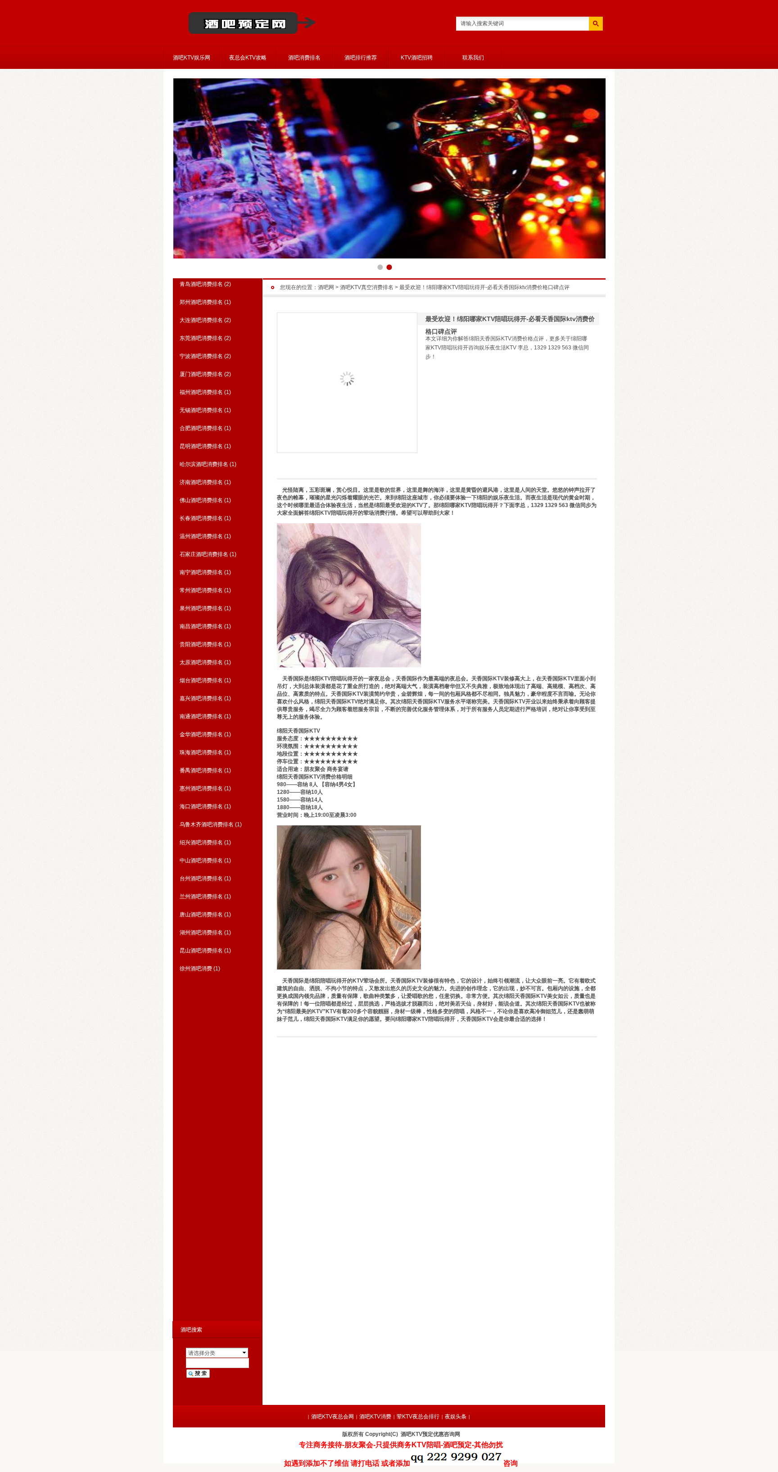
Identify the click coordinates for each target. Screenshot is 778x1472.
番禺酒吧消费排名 (201, 770)
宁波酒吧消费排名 (201, 356)
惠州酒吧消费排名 (201, 788)
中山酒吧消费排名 (201, 860)
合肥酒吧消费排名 (201, 428)
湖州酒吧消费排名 (201, 932)
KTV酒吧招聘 (417, 57)
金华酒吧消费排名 (201, 734)
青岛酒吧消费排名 (201, 284)
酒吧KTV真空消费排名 (367, 287)
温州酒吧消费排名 (201, 536)
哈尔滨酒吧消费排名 (204, 464)
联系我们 (473, 57)
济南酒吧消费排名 (201, 482)
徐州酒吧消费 (196, 968)
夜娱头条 (455, 1416)
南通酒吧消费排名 (201, 716)
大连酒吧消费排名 (201, 320)
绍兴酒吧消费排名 (201, 842)
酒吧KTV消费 (375, 1416)
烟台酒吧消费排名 (201, 680)
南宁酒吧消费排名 (201, 572)
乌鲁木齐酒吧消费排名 (207, 824)
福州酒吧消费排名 (201, 392)
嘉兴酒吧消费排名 (201, 698)
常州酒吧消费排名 (201, 590)
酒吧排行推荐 (360, 57)
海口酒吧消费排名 (201, 806)
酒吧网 (326, 287)
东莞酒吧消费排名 (201, 338)
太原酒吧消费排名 (201, 662)
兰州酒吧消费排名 (201, 896)
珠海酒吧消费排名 (201, 752)
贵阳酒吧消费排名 (201, 644)
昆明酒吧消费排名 (201, 446)
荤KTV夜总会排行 (418, 1416)
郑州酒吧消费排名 (201, 302)
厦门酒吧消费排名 (201, 374)
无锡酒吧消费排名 (201, 410)
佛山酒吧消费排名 (201, 500)
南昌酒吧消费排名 (201, 626)
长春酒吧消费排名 (201, 518)
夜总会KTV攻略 (248, 57)
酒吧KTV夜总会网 (332, 1416)
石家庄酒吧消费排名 (204, 554)
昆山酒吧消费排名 (201, 950)
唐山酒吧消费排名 (201, 914)
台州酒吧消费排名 (201, 878)
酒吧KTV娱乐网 (191, 57)
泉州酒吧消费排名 (201, 608)
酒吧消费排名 (304, 57)
